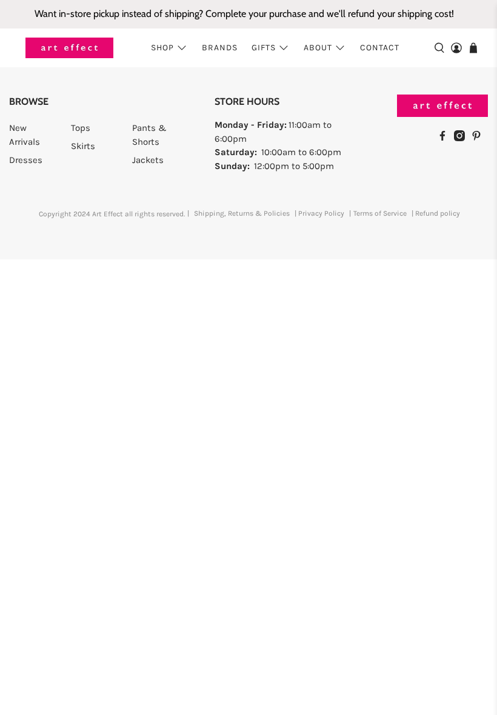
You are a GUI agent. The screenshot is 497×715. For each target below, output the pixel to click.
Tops (80, 127)
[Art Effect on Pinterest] (479, 138)
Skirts (83, 146)
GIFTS (264, 47)
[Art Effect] (69, 48)
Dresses (25, 160)
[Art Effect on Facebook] (445, 138)
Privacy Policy (321, 213)
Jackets (148, 160)
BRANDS (220, 47)
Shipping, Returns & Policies (242, 213)
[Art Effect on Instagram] (462, 138)
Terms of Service (380, 213)
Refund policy (437, 213)
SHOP (162, 47)
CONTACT (379, 47)
